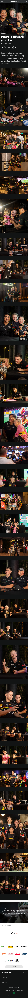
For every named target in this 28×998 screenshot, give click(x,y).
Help (9, 990)
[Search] (26, 1)
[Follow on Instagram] (25, 973)
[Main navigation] (2, 1)
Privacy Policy (16, 987)
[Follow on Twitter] (23, 973)
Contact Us (13, 990)
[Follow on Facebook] (20, 973)
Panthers (3, 33)
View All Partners (14, 966)
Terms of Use (11, 987)
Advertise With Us (20, 990)
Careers (6, 990)
